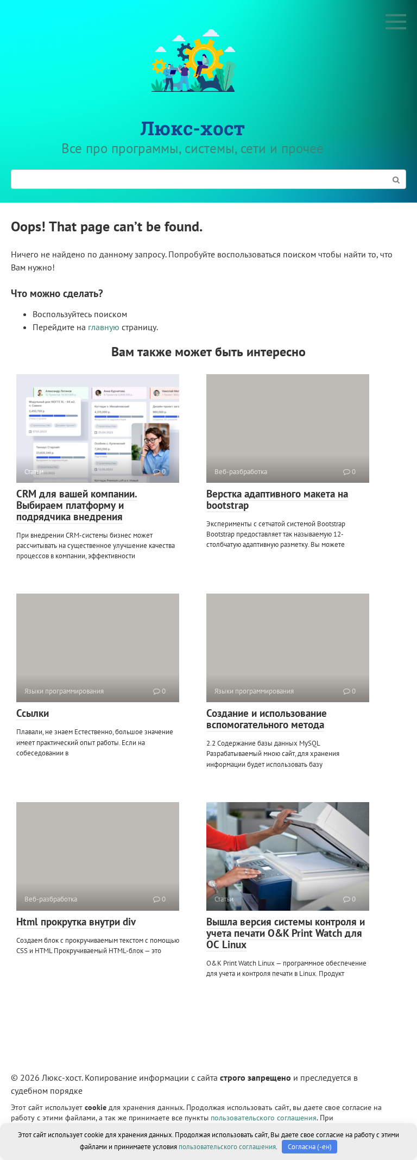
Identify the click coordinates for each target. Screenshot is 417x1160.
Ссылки (32, 713)
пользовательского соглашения (264, 1117)
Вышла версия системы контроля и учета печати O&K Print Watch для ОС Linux (285, 933)
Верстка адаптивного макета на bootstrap (277, 499)
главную (103, 326)
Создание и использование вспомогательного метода (266, 719)
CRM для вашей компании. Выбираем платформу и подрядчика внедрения (76, 505)
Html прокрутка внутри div (76, 921)
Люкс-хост (192, 127)
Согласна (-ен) (310, 1146)
